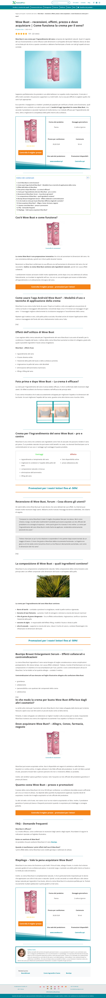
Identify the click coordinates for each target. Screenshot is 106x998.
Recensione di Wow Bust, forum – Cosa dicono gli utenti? (35, 194)
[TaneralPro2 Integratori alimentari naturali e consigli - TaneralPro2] (19, 2)
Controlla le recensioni (53, 248)
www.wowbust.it (56, 932)
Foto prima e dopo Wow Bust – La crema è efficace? (34, 189)
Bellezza (62, 7)
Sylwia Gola (20, 29)
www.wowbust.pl (56, 161)
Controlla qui (80, 161)
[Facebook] (94, 2)
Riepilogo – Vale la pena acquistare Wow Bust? (32, 210)
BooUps (54, 842)
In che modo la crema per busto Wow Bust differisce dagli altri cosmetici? (41, 201)
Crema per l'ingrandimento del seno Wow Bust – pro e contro (37, 192)
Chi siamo (75, 2)
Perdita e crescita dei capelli (21, 7)
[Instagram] (99, 2)
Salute (69, 7)
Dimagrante (47, 7)
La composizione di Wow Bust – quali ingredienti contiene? (36, 196)
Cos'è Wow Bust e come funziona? (28, 183)
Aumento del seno (36, 7)
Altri (74, 7)
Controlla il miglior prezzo (31, 152)
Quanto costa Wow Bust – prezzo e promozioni (33, 205)
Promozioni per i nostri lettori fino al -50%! (53, 488)
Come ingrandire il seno (52, 973)
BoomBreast (25, 973)
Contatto (83, 2)
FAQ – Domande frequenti (26, 208)
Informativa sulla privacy (53, 992)
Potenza (55, 7)
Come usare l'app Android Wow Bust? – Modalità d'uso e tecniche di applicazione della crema (47, 185)
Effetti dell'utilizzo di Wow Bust (27, 187)
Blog (89, 2)
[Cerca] (68, 2)
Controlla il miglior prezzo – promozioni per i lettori (53, 287)
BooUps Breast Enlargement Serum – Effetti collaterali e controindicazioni (41, 199)
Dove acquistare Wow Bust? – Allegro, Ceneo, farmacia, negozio (38, 203)
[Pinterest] (96, 2)
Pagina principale (20, 13)
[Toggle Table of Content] (87, 177)
